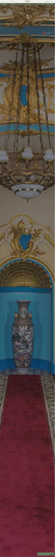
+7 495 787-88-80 (12, 1)
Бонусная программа (49, 3)
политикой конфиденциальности (45, 554)
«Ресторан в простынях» (40, 3)
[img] (27, 1)
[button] (52, 1)
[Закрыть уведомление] (53, 552)
